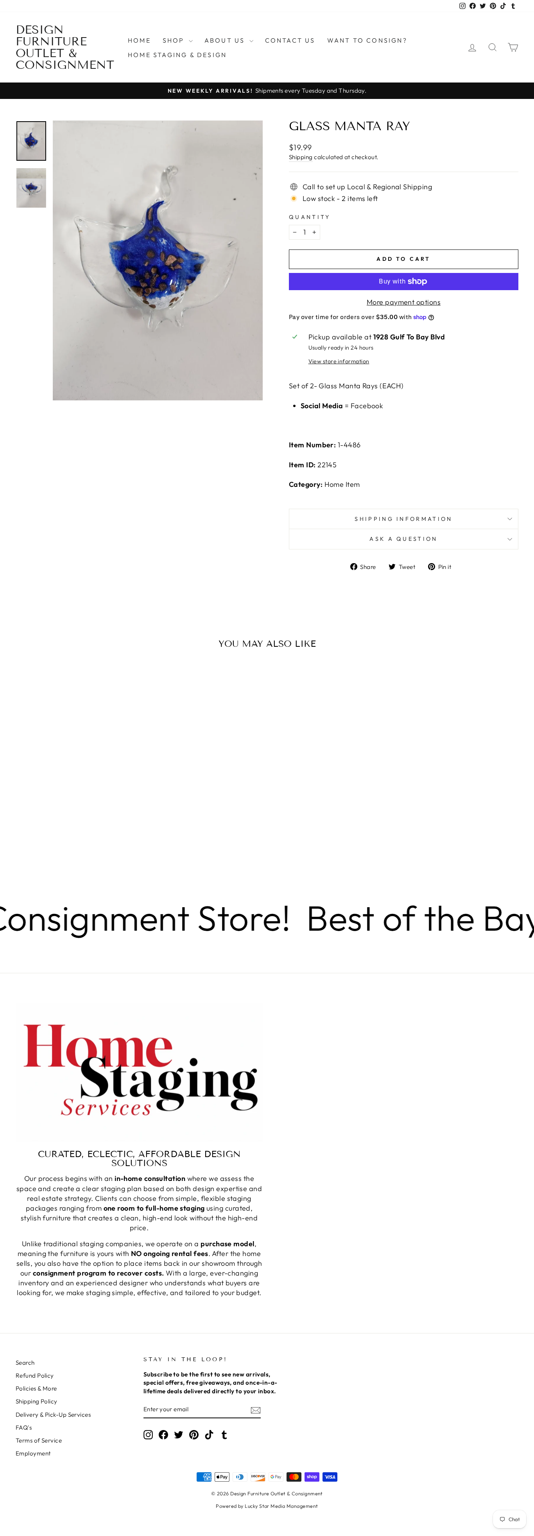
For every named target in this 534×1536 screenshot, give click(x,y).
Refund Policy (35, 1375)
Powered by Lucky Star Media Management (267, 1506)
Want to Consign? (367, 40)
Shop (175, 40)
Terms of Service (39, 1440)
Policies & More (36, 1388)
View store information (338, 361)
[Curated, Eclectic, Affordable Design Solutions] (139, 1072)
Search (25, 1362)
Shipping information (403, 518)
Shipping (301, 157)
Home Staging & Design (177, 55)
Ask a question (403, 538)
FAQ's (24, 1427)
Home (139, 40)
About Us (225, 40)
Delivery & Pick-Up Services (53, 1414)
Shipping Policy (36, 1401)
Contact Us (290, 40)
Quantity (310, 217)
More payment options (404, 302)
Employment (33, 1453)
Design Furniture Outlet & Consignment (65, 47)
